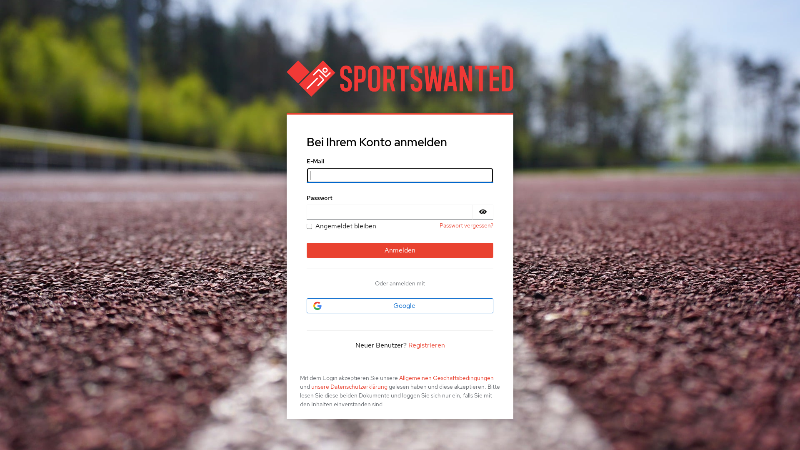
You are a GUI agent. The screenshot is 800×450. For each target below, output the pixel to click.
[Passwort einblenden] (482, 212)
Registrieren (426, 345)
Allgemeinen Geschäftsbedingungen (446, 378)
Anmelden (400, 250)
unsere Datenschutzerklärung (349, 386)
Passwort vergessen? (466, 225)
